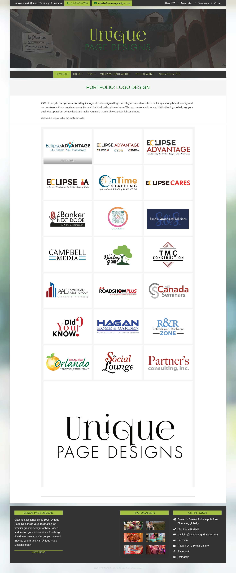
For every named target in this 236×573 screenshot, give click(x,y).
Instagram (183, 557)
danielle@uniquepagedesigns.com (198, 534)
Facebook (183, 551)
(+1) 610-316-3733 (188, 529)
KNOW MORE (38, 552)
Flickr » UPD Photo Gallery (193, 545)
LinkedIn (183, 540)
